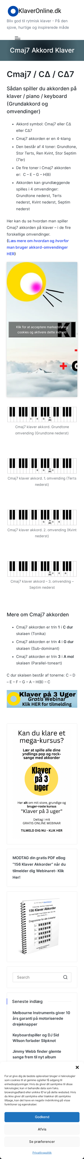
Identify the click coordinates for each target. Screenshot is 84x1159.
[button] (77, 1067)
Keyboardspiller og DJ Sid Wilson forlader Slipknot (36, 1038)
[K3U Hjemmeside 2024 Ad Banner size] (42, 698)
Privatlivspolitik (42, 1152)
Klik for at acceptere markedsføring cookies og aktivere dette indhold (42, 329)
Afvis (42, 1129)
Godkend (42, 1117)
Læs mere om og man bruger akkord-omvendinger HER (38, 247)
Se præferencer (42, 1141)
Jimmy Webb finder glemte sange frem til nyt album (37, 1054)
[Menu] (17, 38)
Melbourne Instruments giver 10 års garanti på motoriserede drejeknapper (41, 1018)
